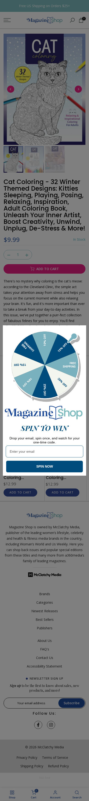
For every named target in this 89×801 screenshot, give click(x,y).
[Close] (80, 331)
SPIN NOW (44, 466)
